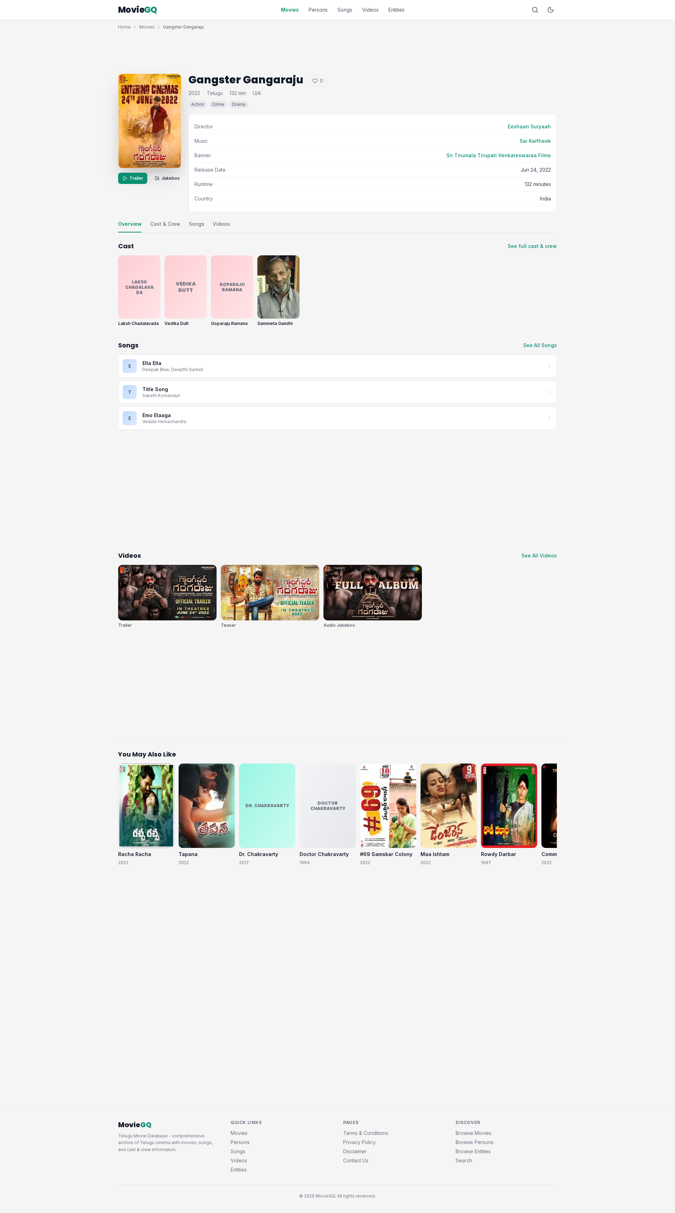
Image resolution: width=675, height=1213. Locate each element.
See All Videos (539, 555)
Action (197, 104)
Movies (290, 10)
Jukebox (170, 178)
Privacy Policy (359, 1142)
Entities (396, 10)
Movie (137, 9)
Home (124, 27)
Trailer (136, 178)
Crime (218, 104)
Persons (318, 10)
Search (464, 1160)
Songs (345, 10)
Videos (370, 10)
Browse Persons (475, 1142)
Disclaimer (355, 1151)
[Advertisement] (337, 50)
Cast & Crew (165, 224)
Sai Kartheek (535, 141)
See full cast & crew (532, 246)
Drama (238, 104)
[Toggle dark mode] (550, 10)
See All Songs (540, 345)
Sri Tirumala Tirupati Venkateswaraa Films (498, 155)
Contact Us (355, 1160)
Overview (130, 224)
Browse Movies (473, 1133)
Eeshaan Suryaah (529, 126)
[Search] (535, 10)
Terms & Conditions (365, 1133)
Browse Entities (473, 1151)
